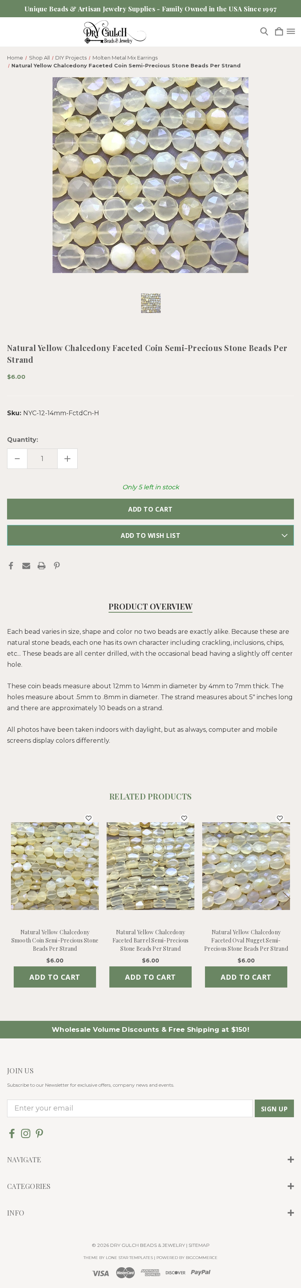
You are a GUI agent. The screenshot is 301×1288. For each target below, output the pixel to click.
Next (286, 898)
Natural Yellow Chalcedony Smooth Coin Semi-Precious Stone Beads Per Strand (55, 940)
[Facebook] (11, 565)
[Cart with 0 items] (279, 32)
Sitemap (199, 1245)
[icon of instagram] (26, 1133)
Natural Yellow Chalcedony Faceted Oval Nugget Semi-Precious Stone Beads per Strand (246, 940)
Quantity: (22, 439)
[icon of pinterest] (39, 1133)
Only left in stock (150, 487)
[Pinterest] (57, 565)
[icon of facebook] (12, 1133)
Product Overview (150, 606)
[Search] (264, 32)
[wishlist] (88, 818)
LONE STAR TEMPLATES (129, 1257)
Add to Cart (54, 977)
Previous (15, 898)
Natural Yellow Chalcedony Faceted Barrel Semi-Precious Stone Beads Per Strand (150, 940)
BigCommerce (202, 1257)
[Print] (41, 565)
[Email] (26, 565)
